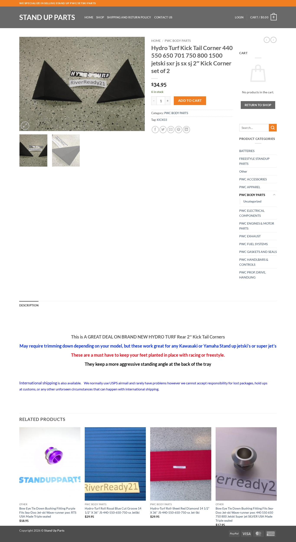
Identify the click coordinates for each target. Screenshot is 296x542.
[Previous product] (273, 40)
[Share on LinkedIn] (186, 129)
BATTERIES (246, 151)
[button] (239, 17)
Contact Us (163, 17)
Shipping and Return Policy (129, 17)
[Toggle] (274, 195)
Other (243, 171)
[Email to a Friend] (170, 129)
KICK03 (162, 119)
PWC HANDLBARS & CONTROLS (253, 262)
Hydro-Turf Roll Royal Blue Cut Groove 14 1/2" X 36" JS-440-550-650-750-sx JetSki (113, 510)
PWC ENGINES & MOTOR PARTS (256, 226)
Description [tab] (29, 305)
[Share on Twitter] (163, 129)
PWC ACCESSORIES (253, 179)
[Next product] (267, 40)
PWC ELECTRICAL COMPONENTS (252, 213)
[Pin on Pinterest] (178, 129)
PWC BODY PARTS (178, 40)
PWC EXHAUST (250, 236)
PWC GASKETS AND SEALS (258, 252)
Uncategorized (252, 201)
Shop (100, 17)
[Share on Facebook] (155, 129)
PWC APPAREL (249, 187)
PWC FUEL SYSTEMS (253, 244)
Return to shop (258, 105)
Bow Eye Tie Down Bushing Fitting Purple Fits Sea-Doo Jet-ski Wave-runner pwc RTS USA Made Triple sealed (47, 512)
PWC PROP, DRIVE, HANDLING (252, 274)
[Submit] (273, 128)
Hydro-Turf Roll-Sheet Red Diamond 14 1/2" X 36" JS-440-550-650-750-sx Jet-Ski (180, 510)
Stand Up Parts (47, 17)
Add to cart (190, 100)
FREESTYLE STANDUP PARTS (254, 161)
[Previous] (27, 83)
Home (89, 17)
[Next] (137, 83)
